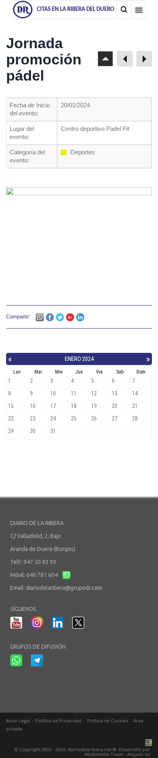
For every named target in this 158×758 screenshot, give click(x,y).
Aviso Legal (18, 720)
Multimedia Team (104, 754)
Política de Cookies (107, 720)
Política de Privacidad (58, 720)
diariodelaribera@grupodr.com (64, 588)
